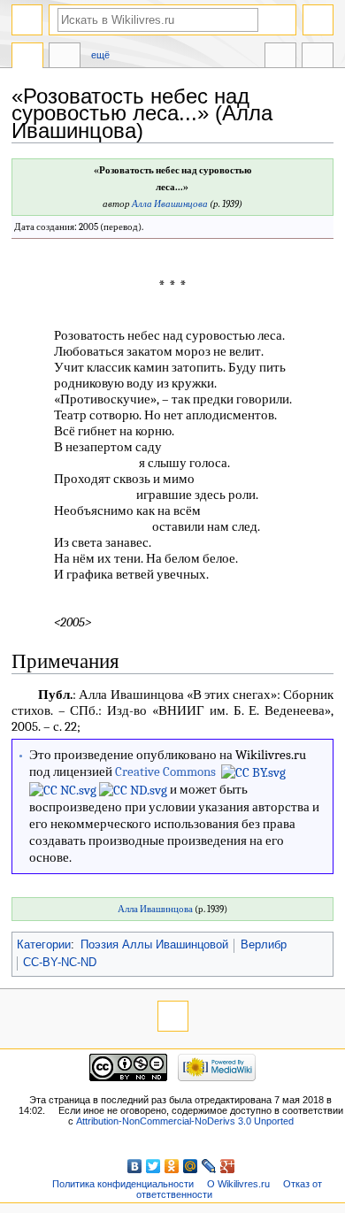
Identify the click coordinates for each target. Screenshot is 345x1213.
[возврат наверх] (172, 1016)
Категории (44, 945)
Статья (27, 57)
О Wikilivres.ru (238, 1183)
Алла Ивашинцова (170, 204)
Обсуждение (65, 57)
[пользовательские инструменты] (318, 19)
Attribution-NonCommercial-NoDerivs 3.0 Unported (185, 1121)
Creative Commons (165, 771)
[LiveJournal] (209, 1166)
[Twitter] (153, 1166)
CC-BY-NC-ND (59, 962)
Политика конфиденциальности (123, 1183)
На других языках (280, 57)
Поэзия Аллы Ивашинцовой (154, 945)
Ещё (100, 55)
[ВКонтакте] (135, 1166)
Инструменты (318, 57)
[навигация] (27, 19)
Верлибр (264, 945)
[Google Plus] (227, 1166)
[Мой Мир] (190, 1166)
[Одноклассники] (172, 1166)
